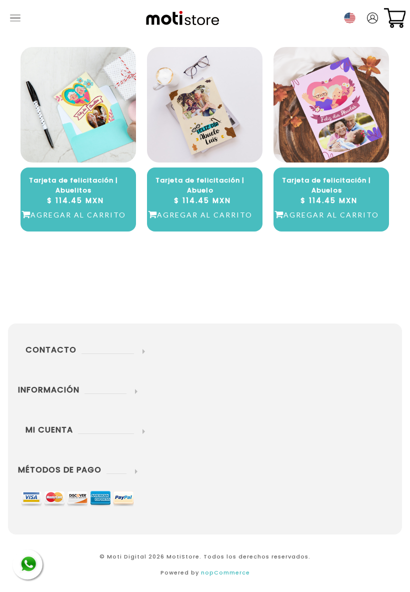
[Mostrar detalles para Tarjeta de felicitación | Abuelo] (204, 104)
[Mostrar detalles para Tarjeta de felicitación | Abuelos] (331, 104)
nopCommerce (225, 572)
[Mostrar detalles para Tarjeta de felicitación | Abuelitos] (78, 104)
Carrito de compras (395, 18)
